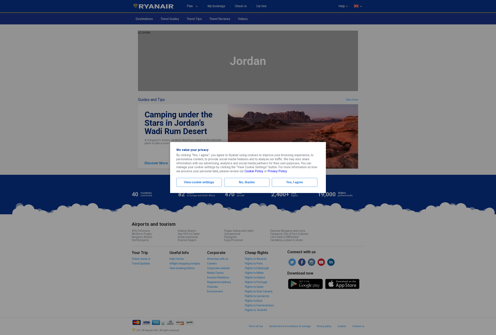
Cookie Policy (254, 171)
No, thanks (247, 182)
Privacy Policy (277, 171)
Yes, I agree (294, 182)
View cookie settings (199, 182)
